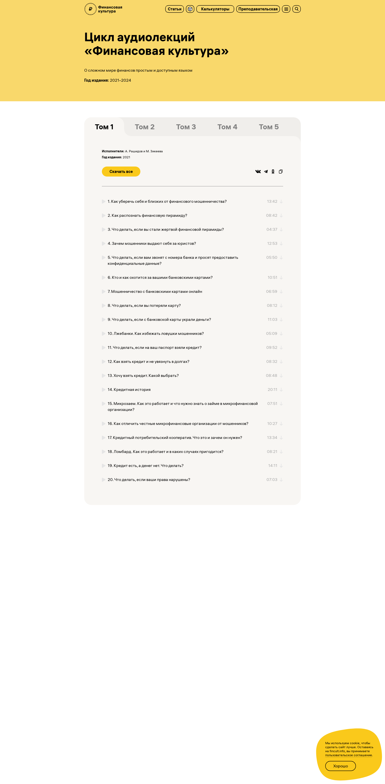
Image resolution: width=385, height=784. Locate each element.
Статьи (174, 8)
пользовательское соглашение (348, 755)
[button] (121, 172)
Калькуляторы (215, 8)
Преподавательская (258, 8)
